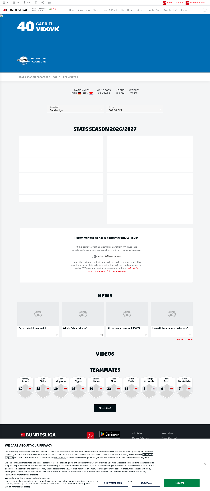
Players (183, 10)
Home (72, 10)
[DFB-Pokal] (36, 3)
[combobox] (75, 110)
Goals (56, 77)
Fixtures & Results (110, 10)
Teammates (70, 77)
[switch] (94, 256)
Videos (140, 10)
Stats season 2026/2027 (34, 77)
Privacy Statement (169, 438)
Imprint (34, 475)
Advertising (137, 433)
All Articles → (185, 339)
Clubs (95, 10)
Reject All (146, 483)
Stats (158, 10)
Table (87, 10)
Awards (167, 10)
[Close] (205, 464)
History (130, 10)
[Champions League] (42, 3)
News (80, 10)
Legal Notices (167, 433)
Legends (150, 10)
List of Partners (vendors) (17, 487)
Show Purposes (113, 483)
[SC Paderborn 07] (23, 60)
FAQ (175, 10)
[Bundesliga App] (164, 3)
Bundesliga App (175, 3)
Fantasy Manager (199, 3)
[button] (203, 10)
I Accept (179, 483)
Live (123, 10)
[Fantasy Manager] (187, 3)
